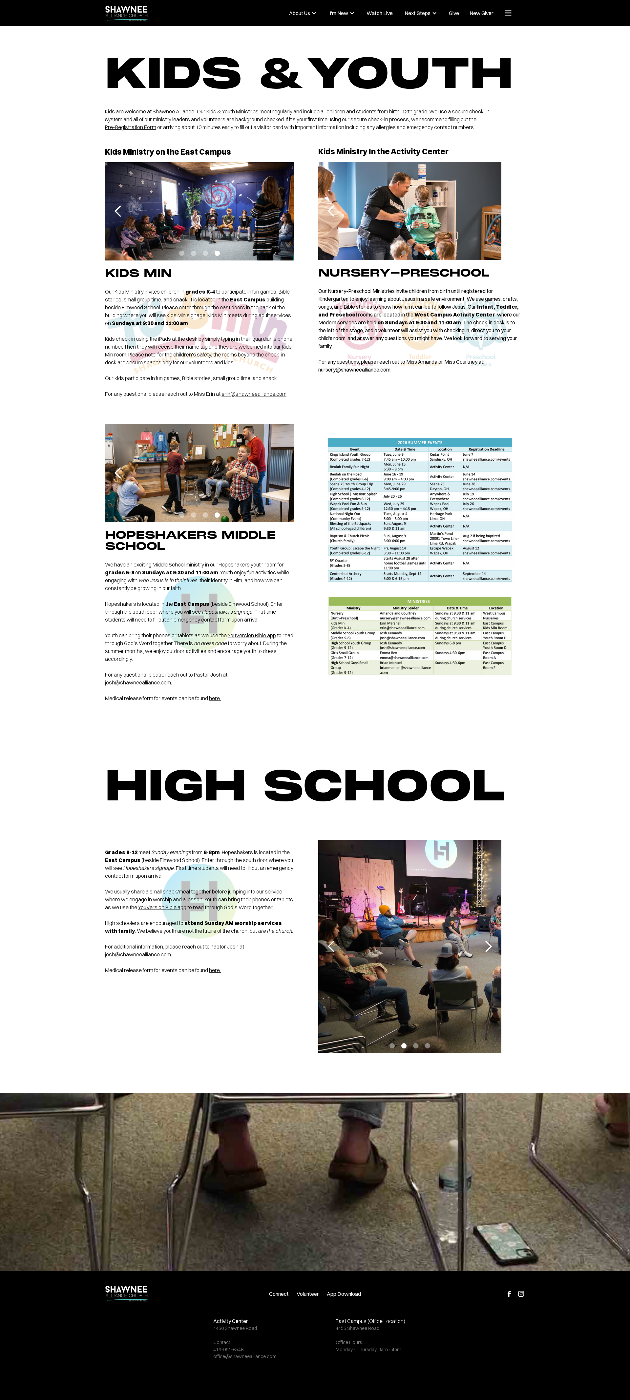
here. (215, 698)
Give (454, 13)
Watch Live (380, 13)
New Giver (482, 13)
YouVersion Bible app (252, 635)
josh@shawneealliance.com (138, 682)
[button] (303, 13)
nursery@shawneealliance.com (354, 369)
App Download (344, 1294)
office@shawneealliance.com (245, 1356)
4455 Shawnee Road (357, 1328)
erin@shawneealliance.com (253, 394)
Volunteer (308, 1294)
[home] (148, 12)
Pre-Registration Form (130, 127)
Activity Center (230, 1321)
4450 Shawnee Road (235, 1328)
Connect (279, 1294)
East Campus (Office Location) (370, 1321)
